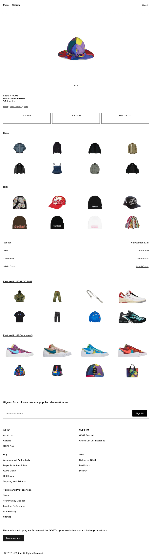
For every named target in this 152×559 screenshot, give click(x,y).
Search (16, 5)
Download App (13, 538)
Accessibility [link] (9, 511)
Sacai (5, 107)
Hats (26, 107)
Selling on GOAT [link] (87, 460)
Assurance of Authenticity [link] (16, 460)
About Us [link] (7, 435)
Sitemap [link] (7, 517)
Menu (6, 5)
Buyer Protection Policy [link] (15, 465)
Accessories (16, 107)
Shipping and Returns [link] (14, 481)
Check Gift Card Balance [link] (92, 441)
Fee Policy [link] (84, 465)
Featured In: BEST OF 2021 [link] (17, 281)
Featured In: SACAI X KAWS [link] (17, 335)
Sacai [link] (6, 133)
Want (145, 5)
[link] (19, 148)
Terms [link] (6, 495)
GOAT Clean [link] (9, 471)
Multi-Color (142, 266)
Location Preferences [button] (14, 506)
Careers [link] (7, 441)
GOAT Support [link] (86, 435)
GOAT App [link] (8, 446)
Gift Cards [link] (8, 476)
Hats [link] (5, 187)
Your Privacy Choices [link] (14, 501)
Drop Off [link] (83, 471)
